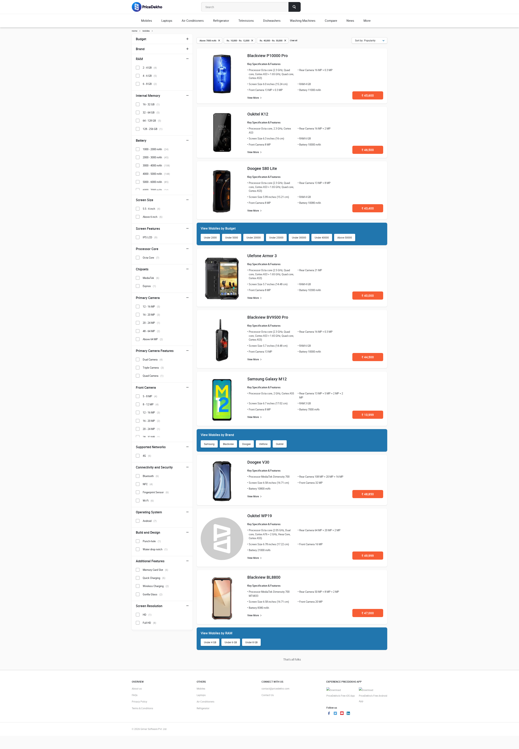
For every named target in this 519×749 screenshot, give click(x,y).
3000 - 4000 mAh (156, 165)
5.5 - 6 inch (151, 208)
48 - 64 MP (151, 331)
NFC (148, 484)
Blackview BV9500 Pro (267, 317)
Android (150, 521)
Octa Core (151, 257)
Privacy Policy (139, 701)
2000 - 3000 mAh (155, 157)
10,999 (368, 415)
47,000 (368, 613)
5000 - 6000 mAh (155, 182)
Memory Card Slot (155, 570)
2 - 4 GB (150, 67)
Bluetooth (151, 476)
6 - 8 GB (150, 84)
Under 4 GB (210, 642)
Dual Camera (153, 359)
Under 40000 (322, 237)
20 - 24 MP (151, 323)
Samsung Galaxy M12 (267, 379)
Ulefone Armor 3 (262, 255)
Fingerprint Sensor (156, 492)
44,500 (368, 357)
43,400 (368, 208)
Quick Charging (154, 578)
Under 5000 (231, 237)
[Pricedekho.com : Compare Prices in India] (150, 7)
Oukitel (279, 444)
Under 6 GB (231, 642)
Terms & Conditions (142, 708)
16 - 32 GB (151, 104)
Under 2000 (210, 237)
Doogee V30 (258, 462)
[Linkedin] (348, 713)
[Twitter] (335, 713)
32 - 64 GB (151, 112)
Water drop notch (155, 549)
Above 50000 (344, 237)
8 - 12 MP (151, 404)
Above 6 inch (152, 217)
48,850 (368, 494)
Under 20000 (254, 237)
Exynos (149, 286)
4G (147, 456)
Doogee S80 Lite (262, 168)
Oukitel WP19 (259, 515)
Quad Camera (153, 376)
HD (147, 614)
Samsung (209, 444)
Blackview (228, 444)
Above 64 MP (153, 339)
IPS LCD (150, 237)
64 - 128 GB (152, 120)
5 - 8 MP (150, 396)
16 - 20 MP (151, 314)
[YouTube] (341, 713)
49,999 (368, 556)
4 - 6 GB (150, 76)
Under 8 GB (251, 642)
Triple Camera (153, 367)
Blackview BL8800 (263, 577)
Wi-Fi (148, 500)
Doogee (246, 444)
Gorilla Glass (152, 594)
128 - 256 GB (152, 129)
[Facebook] (328, 713)
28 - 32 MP (151, 437)
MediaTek (151, 278)
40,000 (368, 296)
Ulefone (263, 444)
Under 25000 (276, 237)
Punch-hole (152, 541)
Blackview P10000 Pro (267, 55)
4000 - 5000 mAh (156, 174)
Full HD (149, 623)
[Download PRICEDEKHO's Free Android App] (373, 695)
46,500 (368, 150)
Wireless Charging (156, 586)
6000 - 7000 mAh (155, 190)
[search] (294, 7)
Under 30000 (299, 237)
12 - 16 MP (151, 306)
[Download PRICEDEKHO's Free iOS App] (340, 692)
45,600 (368, 95)
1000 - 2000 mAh (155, 149)
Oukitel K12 (257, 114)
